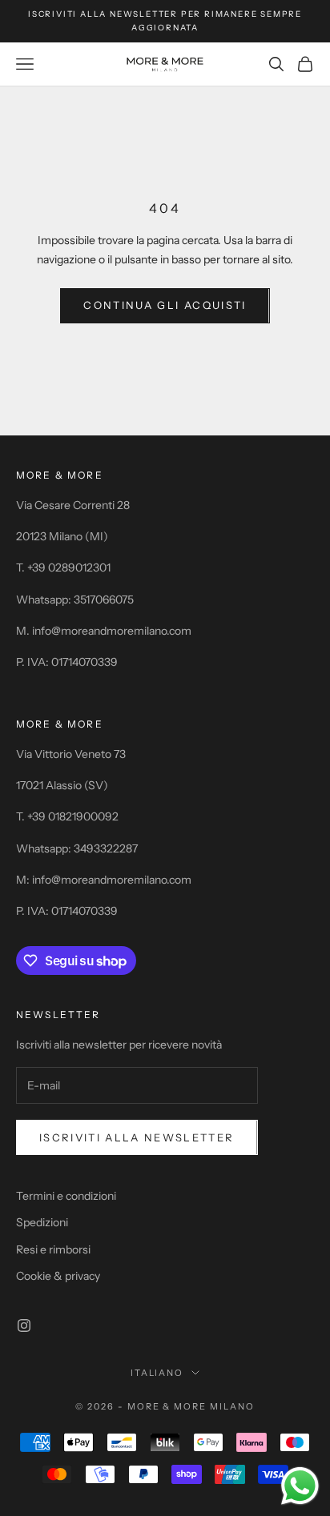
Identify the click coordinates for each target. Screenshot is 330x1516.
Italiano (157, 1372)
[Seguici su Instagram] (24, 1325)
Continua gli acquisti (164, 305)
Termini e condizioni (66, 1196)
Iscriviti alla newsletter (137, 1137)
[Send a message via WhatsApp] (300, 1486)
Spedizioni (42, 1222)
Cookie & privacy (58, 1276)
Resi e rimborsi (53, 1249)
